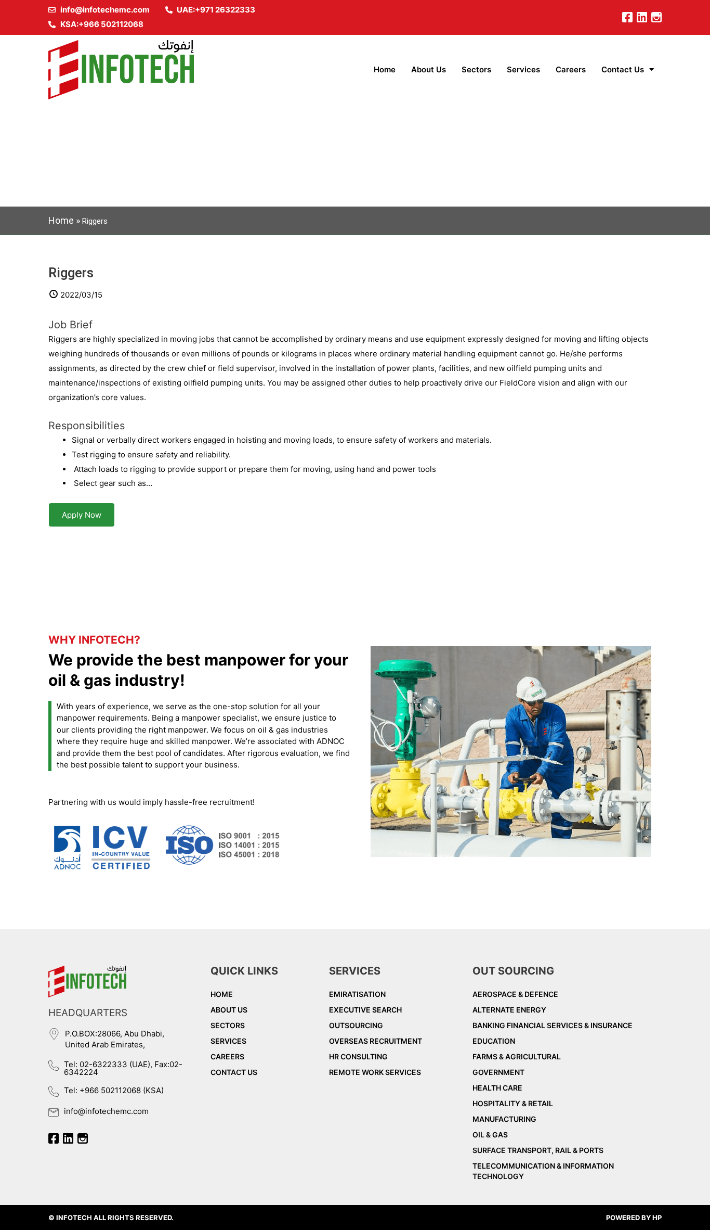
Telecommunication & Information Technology (543, 1171)
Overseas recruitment (375, 1040)
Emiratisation (357, 994)
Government (498, 1072)
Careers (571, 69)
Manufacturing (504, 1118)
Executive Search (365, 1009)
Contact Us (622, 69)
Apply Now (81, 515)
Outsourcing (356, 1025)
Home (385, 69)
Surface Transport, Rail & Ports (537, 1150)
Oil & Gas (490, 1134)
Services (523, 69)
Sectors (476, 69)
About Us (428, 69)
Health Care (497, 1087)
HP (657, 1217)
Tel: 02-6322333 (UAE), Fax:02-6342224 (123, 1068)
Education (493, 1040)
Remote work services (375, 1072)
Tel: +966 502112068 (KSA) (114, 1090)
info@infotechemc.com (106, 1111)
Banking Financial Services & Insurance (552, 1025)
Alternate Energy (509, 1009)
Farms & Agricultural (516, 1056)
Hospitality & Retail (512, 1103)
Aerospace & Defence (515, 994)
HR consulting (358, 1056)
